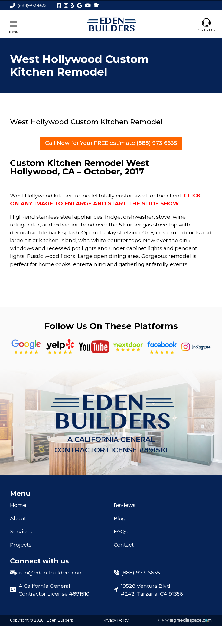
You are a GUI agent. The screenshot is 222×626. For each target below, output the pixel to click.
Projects (20, 544)
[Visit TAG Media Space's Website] (185, 620)
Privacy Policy (115, 620)
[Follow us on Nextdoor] (94, 346)
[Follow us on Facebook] (162, 347)
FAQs (121, 531)
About (18, 518)
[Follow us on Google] (26, 347)
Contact (124, 544)
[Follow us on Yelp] (60, 347)
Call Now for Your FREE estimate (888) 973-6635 (111, 143)
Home (18, 505)
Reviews (125, 505)
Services (21, 531)
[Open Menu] (13, 24)
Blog (120, 518)
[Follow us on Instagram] (196, 347)
